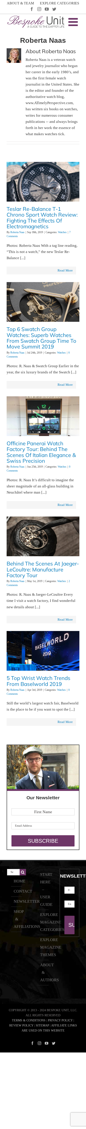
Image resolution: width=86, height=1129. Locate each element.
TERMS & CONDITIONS (28, 1020)
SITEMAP (42, 1025)
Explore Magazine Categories (43, 922)
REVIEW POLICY (21, 1025)
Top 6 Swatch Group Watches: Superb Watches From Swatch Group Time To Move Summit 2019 (41, 338)
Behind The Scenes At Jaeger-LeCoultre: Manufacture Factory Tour (43, 569)
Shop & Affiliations (17, 919)
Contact (17, 891)
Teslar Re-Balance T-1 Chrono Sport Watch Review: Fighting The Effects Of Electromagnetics (42, 218)
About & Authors (43, 972)
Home (17, 881)
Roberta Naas (17, 232)
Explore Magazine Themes (43, 947)
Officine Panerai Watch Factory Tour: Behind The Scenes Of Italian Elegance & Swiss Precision (41, 452)
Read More (65, 270)
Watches (62, 232)
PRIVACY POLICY (60, 1020)
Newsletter (17, 901)
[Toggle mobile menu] (73, 21)
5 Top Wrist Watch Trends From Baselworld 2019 (38, 681)
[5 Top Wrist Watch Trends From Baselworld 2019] (43, 654)
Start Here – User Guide (43, 889)
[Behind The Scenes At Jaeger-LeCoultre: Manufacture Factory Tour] (43, 539)
